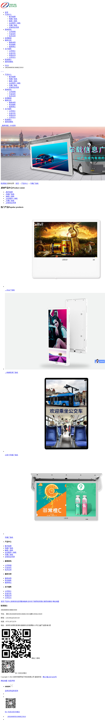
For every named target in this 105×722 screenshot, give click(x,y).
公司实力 (12, 57)
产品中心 (8, 14)
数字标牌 (12, 16)
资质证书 (12, 55)
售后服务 (12, 44)
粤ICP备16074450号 (50, 677)
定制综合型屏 (14, 27)
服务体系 (12, 42)
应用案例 (8, 38)
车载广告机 (13, 25)
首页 (6, 12)
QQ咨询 (12, 125)
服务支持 (8, 40)
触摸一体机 (13, 21)
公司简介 (12, 51)
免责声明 (11, 681)
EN (8, 65)
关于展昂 (8, 49)
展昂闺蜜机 (9, 62)
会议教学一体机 (15, 23)
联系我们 (8, 59)
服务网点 (12, 47)
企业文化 (12, 53)
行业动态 (12, 34)
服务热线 (5, 125)
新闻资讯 (8, 29)
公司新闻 (12, 31)
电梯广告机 (13, 19)
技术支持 (12, 36)
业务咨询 (8, 691)
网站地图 (55, 601)
